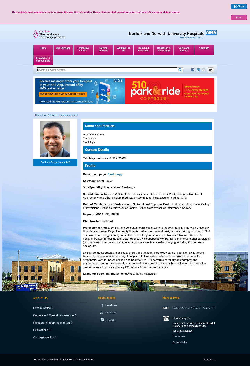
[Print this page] (210, 69)
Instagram (111, 312)
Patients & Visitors (83, 49)
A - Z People (50, 115)
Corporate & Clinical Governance (53, 315)
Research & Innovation (164, 49)
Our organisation (43, 337)
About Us (204, 48)
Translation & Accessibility (43, 59)
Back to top (209, 359)
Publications (40, 329)
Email (203, 69)
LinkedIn (198, 69)
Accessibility (180, 342)
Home (43, 48)
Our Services (63, 48)
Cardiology (115, 174)
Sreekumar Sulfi (68, 115)
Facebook (192, 69)
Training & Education (143, 49)
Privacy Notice (42, 307)
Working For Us (123, 49)
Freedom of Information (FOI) (51, 322)
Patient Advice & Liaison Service (192, 308)
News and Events (184, 49)
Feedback (179, 336)
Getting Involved (103, 49)
